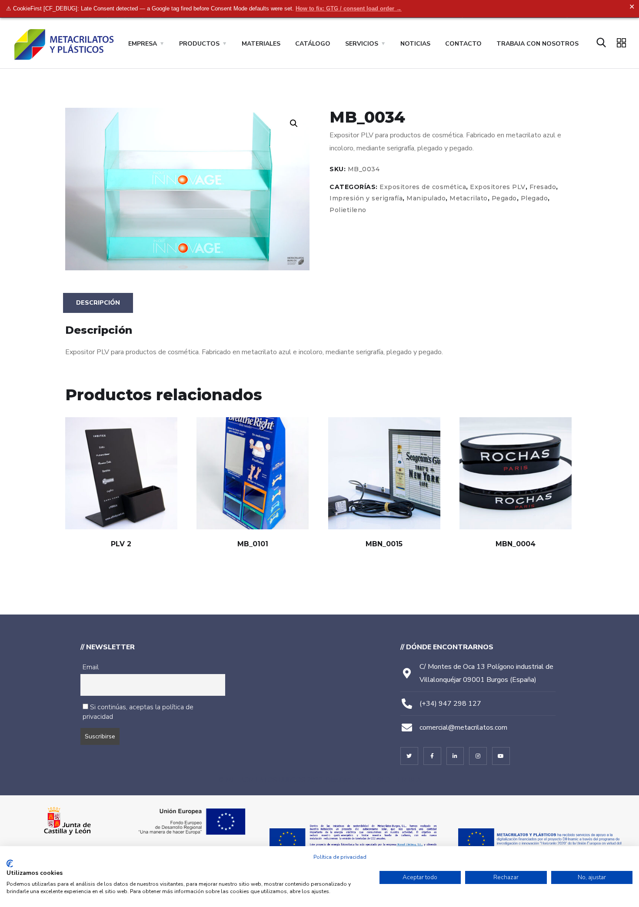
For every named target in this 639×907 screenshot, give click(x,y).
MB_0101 (252, 544)
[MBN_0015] (384, 473)
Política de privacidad (339, 857)
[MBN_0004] (515, 473)
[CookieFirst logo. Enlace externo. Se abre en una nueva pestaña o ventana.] (10, 863)
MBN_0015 (384, 544)
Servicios (361, 44)
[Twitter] (409, 756)
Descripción (98, 303)
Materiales (261, 44)
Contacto (463, 44)
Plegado (534, 198)
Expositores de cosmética (422, 187)
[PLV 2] (121, 473)
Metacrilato (468, 198)
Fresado (542, 187)
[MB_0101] (252, 473)
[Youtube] (501, 756)
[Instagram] (478, 756)
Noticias (415, 44)
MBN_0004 (516, 544)
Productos (199, 44)
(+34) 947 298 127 (450, 703)
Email (91, 667)
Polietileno (347, 210)
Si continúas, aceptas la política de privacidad (138, 711)
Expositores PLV (498, 187)
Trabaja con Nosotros (537, 44)
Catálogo (312, 44)
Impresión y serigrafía (366, 198)
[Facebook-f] (432, 756)
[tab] (98, 303)
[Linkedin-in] (455, 756)
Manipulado (426, 198)
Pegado (504, 198)
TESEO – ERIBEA (394, 780)
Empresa (142, 44)
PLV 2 (121, 544)
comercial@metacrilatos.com (463, 727)
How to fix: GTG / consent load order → (349, 8)
